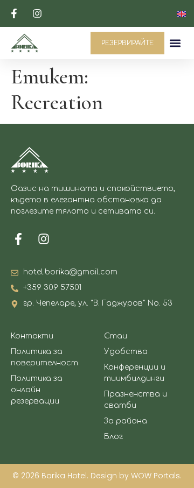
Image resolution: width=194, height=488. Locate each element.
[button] (175, 43)
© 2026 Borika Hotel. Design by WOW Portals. (97, 475)
